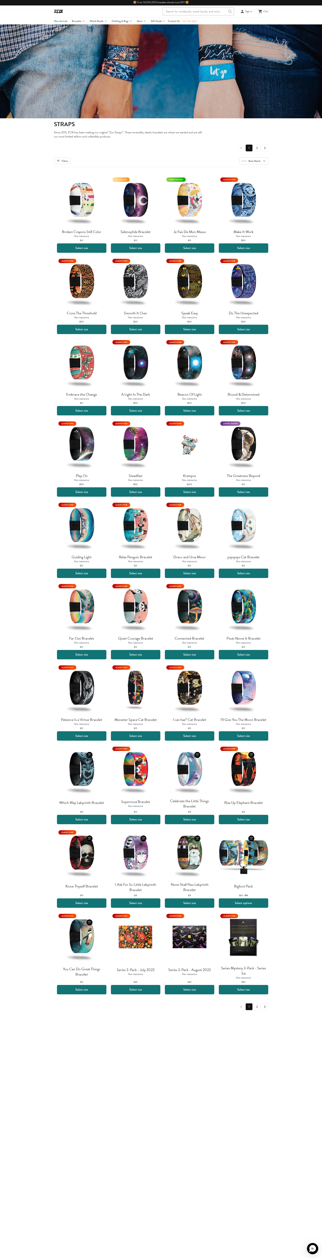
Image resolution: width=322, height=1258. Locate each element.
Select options (243, 903)
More (139, 21)
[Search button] (230, 11)
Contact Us (174, 21)
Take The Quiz (189, 21)
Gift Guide (156, 21)
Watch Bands (96, 21)
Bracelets (76, 21)
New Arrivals (60, 21)
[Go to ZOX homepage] (58, 11)
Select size (81, 248)
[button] (312, 1248)
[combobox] (198, 11)
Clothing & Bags (120, 21)
